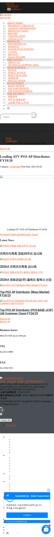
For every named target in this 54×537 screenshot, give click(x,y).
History (13, 33)
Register (9, 530)
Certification (15, 166)
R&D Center (14, 59)
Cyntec (12, 52)
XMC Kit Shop (15, 93)
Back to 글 (5, 148)
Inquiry (20, 381)
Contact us (11, 381)
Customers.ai (21, 521)
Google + (28, 234)
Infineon (13, 46)
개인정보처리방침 (34, 381)
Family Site (6, 420)
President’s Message (21, 25)
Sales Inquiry (17, 471)
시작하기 (27, 515)
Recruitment (15, 83)
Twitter (12, 234)
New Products (17, 44)
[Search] (34, 115)
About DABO (15, 23)
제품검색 (12, 96)
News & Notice (16, 67)
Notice (12, 70)
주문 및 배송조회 (16, 99)
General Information (22, 28)
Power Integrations (21, 49)
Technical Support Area (22, 479)
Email (35, 234)
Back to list (5, 318)
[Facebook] (2, 412)
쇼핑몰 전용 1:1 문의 (18, 102)
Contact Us (17, 452)
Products (13, 41)
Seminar (15, 492)
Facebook (4, 234)
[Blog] (8, 108)
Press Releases (17, 75)
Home (3, 381)
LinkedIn (19, 234)
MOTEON (17, 468)
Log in (9, 527)
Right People (16, 86)
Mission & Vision (18, 31)
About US (16, 476)
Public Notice (16, 73)
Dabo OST (11, 425)
